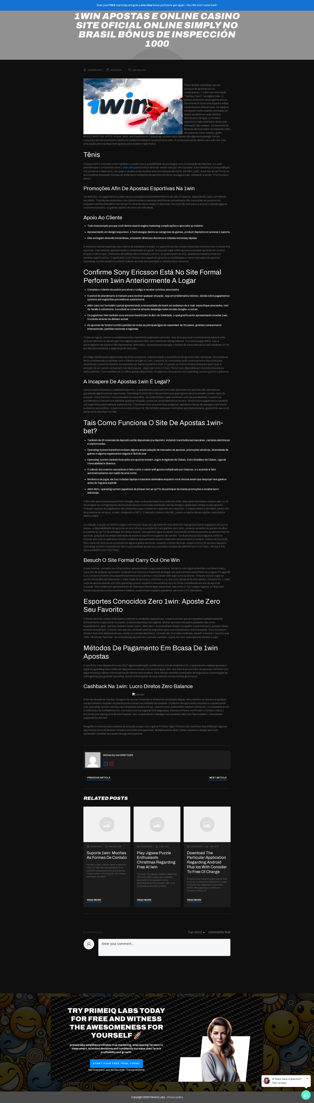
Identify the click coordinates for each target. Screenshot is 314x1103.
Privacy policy (175, 1097)
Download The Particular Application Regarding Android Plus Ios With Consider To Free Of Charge (207, 862)
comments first (219, 932)
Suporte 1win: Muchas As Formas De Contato (107, 855)
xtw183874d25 (124, 755)
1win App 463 (139, 70)
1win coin (128, 167)
